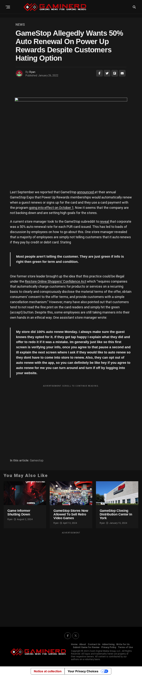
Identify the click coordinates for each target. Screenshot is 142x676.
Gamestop (36, 460)
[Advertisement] (71, 415)
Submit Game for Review (86, 647)
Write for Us (123, 644)
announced (85, 192)
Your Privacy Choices (83, 671)
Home (74, 644)
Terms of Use (125, 647)
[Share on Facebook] (99, 73)
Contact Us (94, 644)
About (82, 644)
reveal (105, 221)
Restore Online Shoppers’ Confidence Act (55, 281)
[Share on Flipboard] (114, 73)
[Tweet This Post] (107, 73)
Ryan (32, 71)
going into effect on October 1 (51, 208)
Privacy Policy (108, 647)
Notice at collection (48, 671)
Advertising (108, 644)
